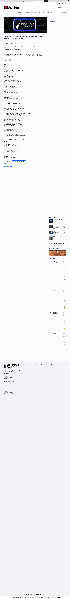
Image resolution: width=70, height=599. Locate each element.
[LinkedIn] (65, 3)
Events (36, 12)
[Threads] (62, 3)
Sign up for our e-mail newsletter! (27, 1)
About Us (27, 594)
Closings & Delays (42, 12)
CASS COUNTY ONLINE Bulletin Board (19, 160)
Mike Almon (10, 46)
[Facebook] (59, 3)
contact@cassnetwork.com (9, 381)
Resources (27, 12)
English (60, 7)
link (10, 163)
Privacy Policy (38, 594)
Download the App (49, 12)
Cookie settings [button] (53, 597)
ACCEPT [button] (58, 597)
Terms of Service (32, 594)
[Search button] (65, 18)
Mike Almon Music (21, 43)
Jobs (32, 12)
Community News (20, 12)
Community (12, 40)
